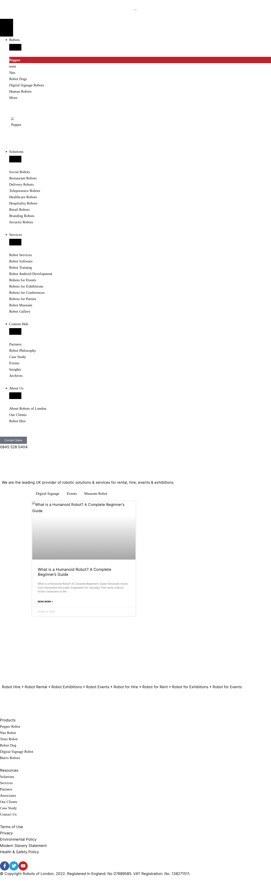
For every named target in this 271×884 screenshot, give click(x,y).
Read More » (45, 601)
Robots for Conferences (27, 292)
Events (14, 363)
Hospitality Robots (23, 203)
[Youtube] (23, 866)
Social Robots (19, 172)
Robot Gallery (19, 311)
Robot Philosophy (22, 350)
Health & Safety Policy (19, 852)
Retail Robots (19, 209)
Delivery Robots (21, 184)
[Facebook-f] (4, 866)
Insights (15, 369)
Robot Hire (17, 421)
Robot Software (21, 261)
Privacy (6, 833)
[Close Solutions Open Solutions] (15, 159)
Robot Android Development (30, 274)
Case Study (17, 357)
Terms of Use (11, 827)
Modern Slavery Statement (23, 845)
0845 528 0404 (14, 447)
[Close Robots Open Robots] (15, 47)
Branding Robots (21, 216)
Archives (16, 376)
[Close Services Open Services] (15, 242)
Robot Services (20, 255)
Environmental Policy (18, 839)
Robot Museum (20, 305)
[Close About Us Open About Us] (15, 395)
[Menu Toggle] (6, 28)
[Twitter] (13, 866)
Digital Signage (47, 493)
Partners (15, 344)
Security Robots (21, 222)
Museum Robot (95, 493)
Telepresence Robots (24, 191)
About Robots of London (27, 408)
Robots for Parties (22, 299)
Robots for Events (22, 280)
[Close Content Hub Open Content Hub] (15, 331)
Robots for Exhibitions (26, 286)
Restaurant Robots (23, 178)
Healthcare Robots (23, 197)
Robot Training (20, 267)
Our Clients (18, 415)
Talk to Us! (18, 658)
